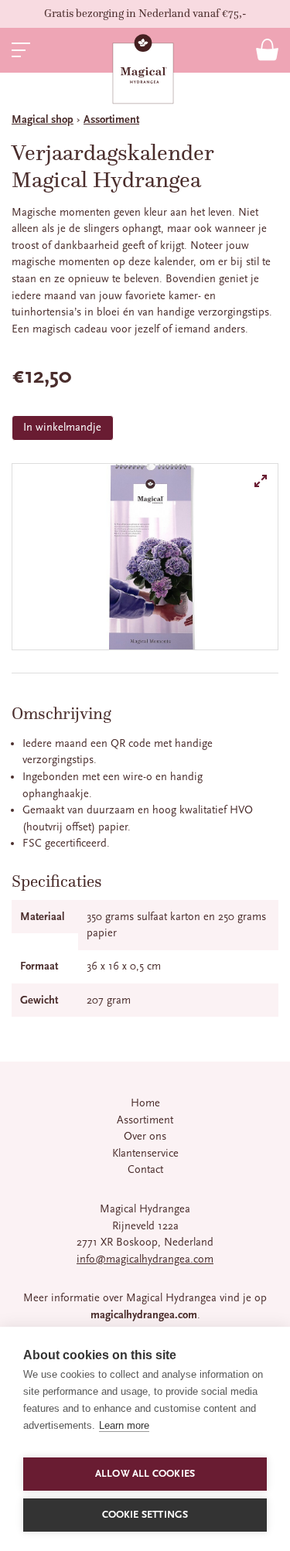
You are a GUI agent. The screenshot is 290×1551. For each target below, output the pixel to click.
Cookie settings (145, 1514)
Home (145, 1103)
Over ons (145, 1136)
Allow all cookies (145, 1473)
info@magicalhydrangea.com (145, 1259)
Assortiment (111, 119)
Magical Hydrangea (143, 70)
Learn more (124, 1425)
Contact (145, 1169)
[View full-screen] (260, 481)
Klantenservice (145, 1153)
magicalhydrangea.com (143, 1314)
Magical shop (42, 119)
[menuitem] (145, 1103)
